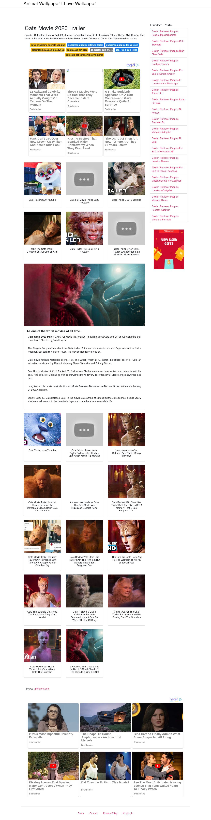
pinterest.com (42, 688)
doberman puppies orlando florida (85, 44)
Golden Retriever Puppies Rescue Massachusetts (165, 33)
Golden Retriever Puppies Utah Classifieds (168, 52)
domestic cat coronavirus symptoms (84, 54)
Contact (94, 813)
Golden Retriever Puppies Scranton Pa (165, 120)
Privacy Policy (110, 813)
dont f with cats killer (126, 49)
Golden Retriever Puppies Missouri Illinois (165, 198)
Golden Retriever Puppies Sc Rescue (167, 110)
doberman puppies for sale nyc (122, 44)
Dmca (81, 813)
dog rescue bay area (77, 49)
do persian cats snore (101, 49)
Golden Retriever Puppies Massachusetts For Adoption (166, 178)
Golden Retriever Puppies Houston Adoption (165, 208)
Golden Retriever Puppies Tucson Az (165, 91)
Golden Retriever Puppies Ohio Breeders (168, 42)
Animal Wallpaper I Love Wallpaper (60, 3)
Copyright (128, 813)
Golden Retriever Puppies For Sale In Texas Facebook (167, 169)
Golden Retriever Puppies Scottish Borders (165, 62)
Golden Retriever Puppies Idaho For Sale (168, 101)
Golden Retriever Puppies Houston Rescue (165, 159)
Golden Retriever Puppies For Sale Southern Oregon (167, 72)
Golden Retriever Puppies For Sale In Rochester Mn (167, 149)
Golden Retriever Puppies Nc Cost (167, 140)
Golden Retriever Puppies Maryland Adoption (165, 130)
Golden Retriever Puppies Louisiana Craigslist (165, 188)
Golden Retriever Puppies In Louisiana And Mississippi (166, 81)
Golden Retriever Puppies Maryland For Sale (165, 217)
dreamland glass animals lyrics (48, 49)
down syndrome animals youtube (48, 44)
